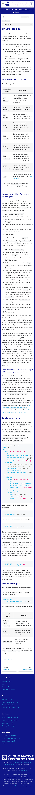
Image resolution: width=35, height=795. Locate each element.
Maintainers (6, 723)
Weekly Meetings (8, 725)
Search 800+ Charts (9, 707)
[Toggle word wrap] (27, 445)
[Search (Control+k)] (31, 4)
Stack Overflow (7, 741)
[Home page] (3, 17)
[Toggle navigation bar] (3, 4)
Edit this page (8, 659)
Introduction (7, 699)
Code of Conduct (8, 689)
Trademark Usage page (23, 786)
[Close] (32, 11)
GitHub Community (9, 735)
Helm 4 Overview (24, 10)
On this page (7, 24)
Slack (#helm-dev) (9, 717)
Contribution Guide (9, 720)
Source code (6, 681)
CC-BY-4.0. (25, 770)
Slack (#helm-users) (10, 738)
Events (4, 687)
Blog (3, 684)
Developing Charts (9, 705)
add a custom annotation (17, 407)
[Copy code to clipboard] (30, 445)
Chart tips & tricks (10, 702)
